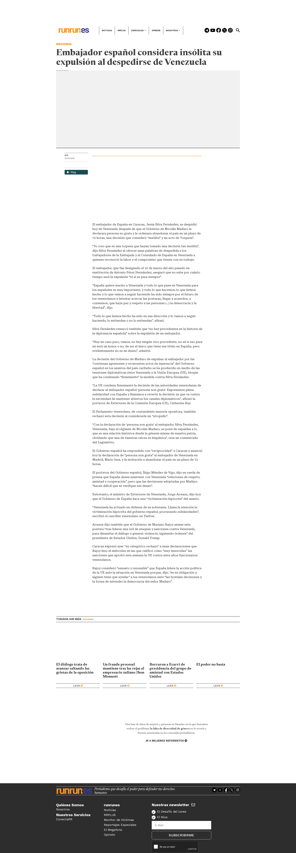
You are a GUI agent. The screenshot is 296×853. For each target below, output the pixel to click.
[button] (238, 30)
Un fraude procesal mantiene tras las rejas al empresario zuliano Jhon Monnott (123, 670)
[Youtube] (213, 30)
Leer (76, 685)
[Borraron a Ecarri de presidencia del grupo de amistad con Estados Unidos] (171, 644)
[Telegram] (207, 30)
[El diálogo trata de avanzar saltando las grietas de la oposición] (78, 644)
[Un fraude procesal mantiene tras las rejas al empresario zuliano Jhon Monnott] (124, 644)
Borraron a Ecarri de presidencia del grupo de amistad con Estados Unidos (170, 670)
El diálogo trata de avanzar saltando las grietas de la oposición (74, 668)
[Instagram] (230, 30)
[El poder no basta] (218, 644)
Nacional (64, 44)
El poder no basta (210, 664)
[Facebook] (218, 30)
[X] (83, 164)
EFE (66, 155)
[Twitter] (224, 30)
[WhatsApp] (72, 164)
